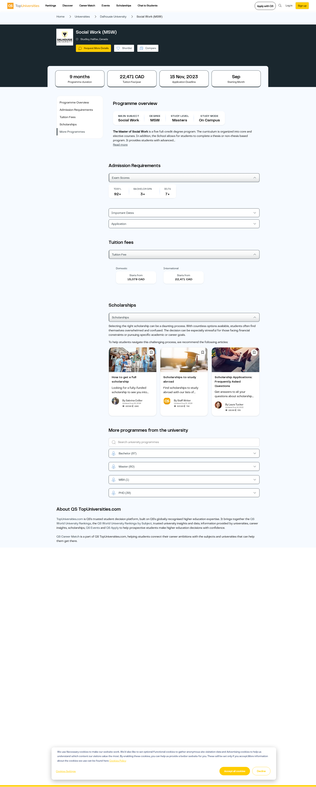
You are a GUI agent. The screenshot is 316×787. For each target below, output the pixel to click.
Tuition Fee (119, 254)
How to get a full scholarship (124, 379)
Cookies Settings (66, 771)
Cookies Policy (117, 760)
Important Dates (122, 213)
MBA (124, 480)
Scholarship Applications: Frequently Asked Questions (233, 381)
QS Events (93, 528)
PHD (125, 493)
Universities (82, 16)
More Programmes (72, 132)
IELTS (167, 188)
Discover (68, 5)
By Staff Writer (182, 400)
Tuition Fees (68, 117)
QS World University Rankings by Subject (124, 523)
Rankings (50, 5)
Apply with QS (265, 6)
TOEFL (117, 188)
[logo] (23, 5)
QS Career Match (68, 536)
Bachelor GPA (142, 188)
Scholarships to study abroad (179, 379)
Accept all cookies (234, 771)
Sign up (302, 5)
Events (106, 5)
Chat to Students (147, 5)
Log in (289, 5)
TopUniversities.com (70, 519)
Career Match (87, 5)
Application (118, 224)
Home (61, 16)
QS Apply (112, 528)
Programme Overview (74, 102)
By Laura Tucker (234, 404)
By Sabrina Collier (132, 400)
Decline (261, 771)
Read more (120, 145)
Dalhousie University (113, 16)
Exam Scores (120, 178)
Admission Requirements (76, 110)
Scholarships (123, 5)
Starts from (136, 275)
